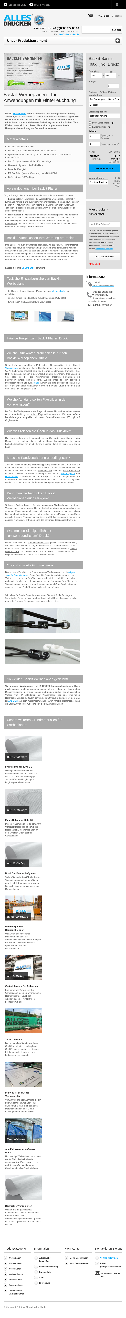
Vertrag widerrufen (109, 1258)
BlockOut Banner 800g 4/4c (20, 873)
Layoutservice (101, 127)
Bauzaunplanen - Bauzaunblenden (14, 928)
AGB (41, 1278)
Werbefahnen (15, 1269)
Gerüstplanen (11, 476)
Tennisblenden (13, 1039)
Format (92, 71)
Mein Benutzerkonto (79, 1263)
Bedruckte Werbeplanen (18, 1206)
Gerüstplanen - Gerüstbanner (21, 986)
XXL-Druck (13, 701)
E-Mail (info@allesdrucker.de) (110, 1265)
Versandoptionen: (98, 112)
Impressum (44, 1283)
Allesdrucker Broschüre (45, 1259)
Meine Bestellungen (79, 1258)
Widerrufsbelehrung (48, 1267)
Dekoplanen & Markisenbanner (16, 1292)
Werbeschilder (58, 291)
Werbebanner (19, 113)
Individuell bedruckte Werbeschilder (17, 1094)
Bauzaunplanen (68, 473)
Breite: (97, 72)
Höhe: (111, 72)
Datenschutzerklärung (104, 248)
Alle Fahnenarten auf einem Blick (20, 1151)
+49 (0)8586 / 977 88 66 (110, 1274)
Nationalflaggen (16, 1274)
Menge (92, 81)
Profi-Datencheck (102, 123)
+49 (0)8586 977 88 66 (65, 28)
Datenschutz (45, 1272)
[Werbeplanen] (23, 1187)
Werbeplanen (11, 368)
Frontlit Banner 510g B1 (18, 766)
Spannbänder (28, 268)
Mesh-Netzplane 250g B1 (19, 820)
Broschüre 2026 (17, 4)
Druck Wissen (42, 4)
